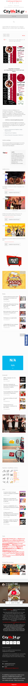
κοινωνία (20, 555)
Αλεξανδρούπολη (9, 541)
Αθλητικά (15, 540)
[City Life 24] (14, 12)
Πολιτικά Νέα (13, 550)
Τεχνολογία (12, 553)
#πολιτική (5, 538)
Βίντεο (15, 541)
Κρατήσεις (13, 546)
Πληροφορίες (6, 550)
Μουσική (9, 548)
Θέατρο (15, 545)
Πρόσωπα (15, 552)
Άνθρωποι (5, 540)
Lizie (17, 538)
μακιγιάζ (4, 556)
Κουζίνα (9, 546)
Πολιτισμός (7, 551)
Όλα (24, 35)
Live (14, 538)
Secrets (23, 538)
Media (19, 538)
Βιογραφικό (23, 541)
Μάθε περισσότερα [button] (19, 680)
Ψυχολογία (13, 555)
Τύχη (15, 480)
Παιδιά (22, 548)
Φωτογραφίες (8, 555)
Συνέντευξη (21, 552)
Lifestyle (11, 538)
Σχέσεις (8, 553)
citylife (20, 39)
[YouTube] (14, 3)
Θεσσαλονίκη (21, 545)
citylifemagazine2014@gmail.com (15, 1)
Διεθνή (10, 543)
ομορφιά (8, 556)
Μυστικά (15, 548)
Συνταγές (4, 553)
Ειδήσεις (15, 543)
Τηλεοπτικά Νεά (20, 553)
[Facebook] (10, 3)
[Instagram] (16, 3)
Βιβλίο (18, 541)
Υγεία (15, 471)
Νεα (19, 548)
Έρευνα (11, 540)
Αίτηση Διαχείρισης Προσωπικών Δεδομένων (14, 7)
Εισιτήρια (20, 543)
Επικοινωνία (16, 5)
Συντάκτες (10, 5)
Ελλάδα (5, 545)
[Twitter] (12, 3)
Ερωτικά (15, 473)
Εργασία (15, 476)
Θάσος (10, 545)
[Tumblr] (18, 3)
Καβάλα (5, 547)
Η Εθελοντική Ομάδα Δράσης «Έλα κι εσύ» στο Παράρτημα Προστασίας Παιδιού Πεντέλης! (12, 214)
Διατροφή (5, 543)
